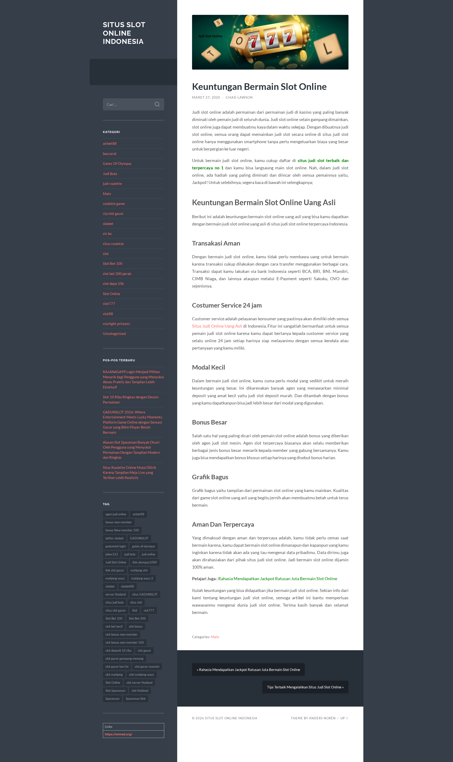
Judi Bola (110, 173)
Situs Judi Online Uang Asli (217, 326)
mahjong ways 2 (142, 578)
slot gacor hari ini (116, 666)
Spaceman (112, 698)
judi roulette (112, 183)
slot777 (109, 303)
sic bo (107, 233)
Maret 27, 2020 (206, 97)
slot (106, 253)
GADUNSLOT (139, 538)
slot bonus (136, 626)
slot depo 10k (113, 283)
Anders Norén (322, 718)
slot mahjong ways (141, 674)
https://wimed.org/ (118, 734)
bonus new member (118, 522)
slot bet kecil (113, 626)
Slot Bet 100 (112, 263)
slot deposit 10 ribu (118, 650)
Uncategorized (114, 333)
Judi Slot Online (115, 562)
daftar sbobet (114, 538)
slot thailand (140, 690)
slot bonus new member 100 (124, 642)
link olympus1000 (145, 562)
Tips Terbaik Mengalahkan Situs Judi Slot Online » (305, 687)
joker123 (111, 554)
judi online (148, 554)
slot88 (108, 314)
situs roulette (113, 244)
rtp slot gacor (113, 213)
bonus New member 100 (122, 530)
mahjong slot (139, 570)
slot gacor (144, 650)
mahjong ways (115, 578)
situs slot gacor (115, 610)
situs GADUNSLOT (145, 594)
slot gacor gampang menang (124, 658)
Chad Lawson (239, 97)
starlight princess (116, 323)
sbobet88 (127, 586)
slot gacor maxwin (147, 666)
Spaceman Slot (136, 698)
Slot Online (111, 293)
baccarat (110, 153)
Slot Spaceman (115, 690)
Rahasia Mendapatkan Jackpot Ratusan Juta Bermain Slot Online (277, 578)
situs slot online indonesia (124, 33)
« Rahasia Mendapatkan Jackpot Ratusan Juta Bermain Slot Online (248, 669)
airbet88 (110, 143)
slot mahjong (114, 674)
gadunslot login (115, 546)
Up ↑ (344, 718)
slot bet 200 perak (117, 273)
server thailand (115, 594)
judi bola (129, 554)
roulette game (114, 203)
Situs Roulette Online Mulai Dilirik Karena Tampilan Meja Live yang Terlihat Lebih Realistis (129, 472)
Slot (134, 610)
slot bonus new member (121, 634)
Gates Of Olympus (117, 163)
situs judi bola (114, 602)
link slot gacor (114, 570)
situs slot (136, 602)
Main (107, 194)
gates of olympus (143, 546)
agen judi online (115, 514)
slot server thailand (139, 682)
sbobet (108, 223)
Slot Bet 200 (137, 618)
